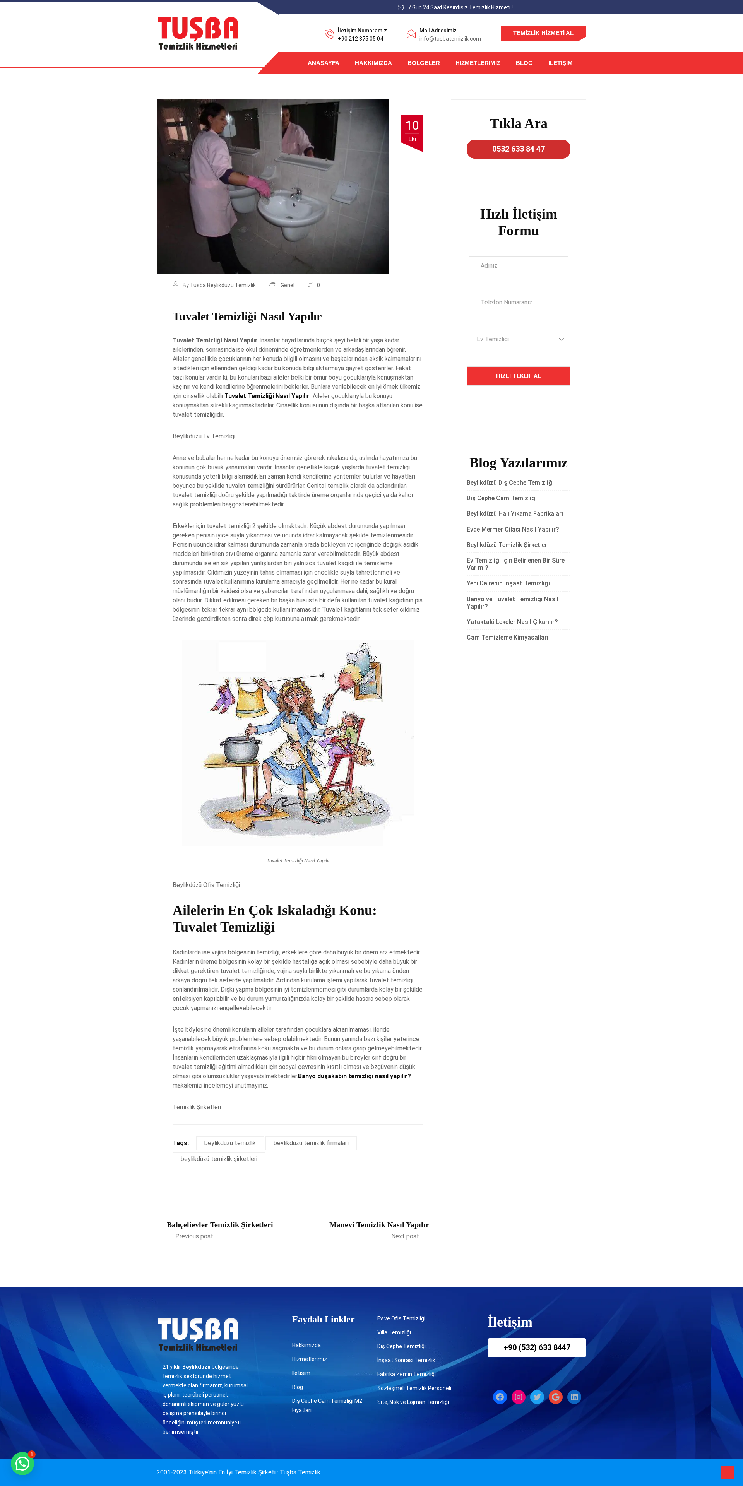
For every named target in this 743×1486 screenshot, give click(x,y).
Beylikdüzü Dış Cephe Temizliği (510, 482)
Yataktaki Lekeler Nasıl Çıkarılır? (512, 622)
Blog (524, 63)
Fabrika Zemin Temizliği (406, 1374)
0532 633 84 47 (518, 149)
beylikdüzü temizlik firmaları (311, 1143)
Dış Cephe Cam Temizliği (502, 498)
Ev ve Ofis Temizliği (401, 1318)
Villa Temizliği (394, 1332)
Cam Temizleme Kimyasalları (509, 637)
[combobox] (518, 339)
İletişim (560, 63)
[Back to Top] (727, 1472)
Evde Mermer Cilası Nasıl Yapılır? (513, 529)
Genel (287, 285)
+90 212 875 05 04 (360, 39)
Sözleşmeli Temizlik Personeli (414, 1388)
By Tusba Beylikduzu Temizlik (219, 285)
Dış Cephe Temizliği (401, 1346)
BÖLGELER (423, 63)
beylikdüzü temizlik (230, 1143)
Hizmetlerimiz (477, 63)
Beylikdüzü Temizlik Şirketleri (508, 545)
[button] (22, 1463)
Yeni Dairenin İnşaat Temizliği (508, 583)
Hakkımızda (373, 63)
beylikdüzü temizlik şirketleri (219, 1159)
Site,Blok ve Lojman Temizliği (413, 1402)
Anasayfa (323, 63)
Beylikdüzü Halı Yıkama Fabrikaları (515, 513)
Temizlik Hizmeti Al (543, 33)
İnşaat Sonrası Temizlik (406, 1360)
